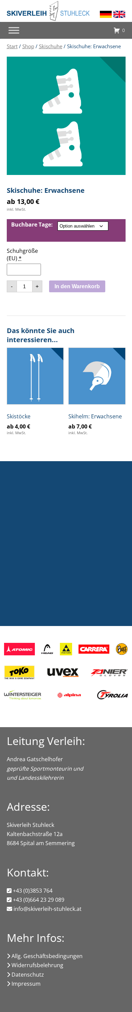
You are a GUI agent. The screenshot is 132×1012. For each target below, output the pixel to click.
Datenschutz (27, 974)
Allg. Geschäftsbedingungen (46, 956)
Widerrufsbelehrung (36, 965)
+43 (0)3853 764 (32, 890)
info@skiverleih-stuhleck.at (47, 909)
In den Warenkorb (77, 286)
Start (12, 46)
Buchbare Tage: (32, 224)
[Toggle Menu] (13, 30)
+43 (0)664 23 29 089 (38, 899)
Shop (28, 46)
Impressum (25, 983)
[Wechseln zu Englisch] (119, 14)
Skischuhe (50, 46)
